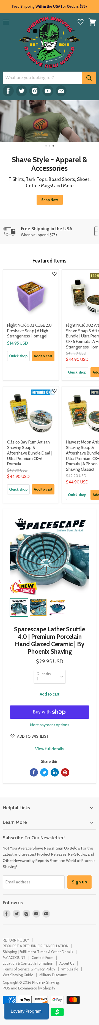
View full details (49, 749)
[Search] (89, 78)
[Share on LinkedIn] (55, 772)
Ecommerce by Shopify (36, 988)
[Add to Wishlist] (54, 274)
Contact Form (42, 957)
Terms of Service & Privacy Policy (29, 969)
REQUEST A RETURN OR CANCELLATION (35, 946)
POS (6, 988)
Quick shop (18, 356)
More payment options (49, 725)
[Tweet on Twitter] (44, 772)
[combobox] (42, 78)
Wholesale (69, 969)
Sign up (79, 882)
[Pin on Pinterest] (65, 772)
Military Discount (53, 975)
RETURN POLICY (16, 940)
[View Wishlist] (81, 22)
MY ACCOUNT (14, 957)
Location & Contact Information (28, 963)
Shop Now (49, 200)
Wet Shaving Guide (18, 975)
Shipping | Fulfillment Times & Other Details (38, 952)
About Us (66, 963)
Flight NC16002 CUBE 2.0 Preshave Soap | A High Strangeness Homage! (29, 331)
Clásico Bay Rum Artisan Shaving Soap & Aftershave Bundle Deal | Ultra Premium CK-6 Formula (29, 453)
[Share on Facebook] (34, 772)
